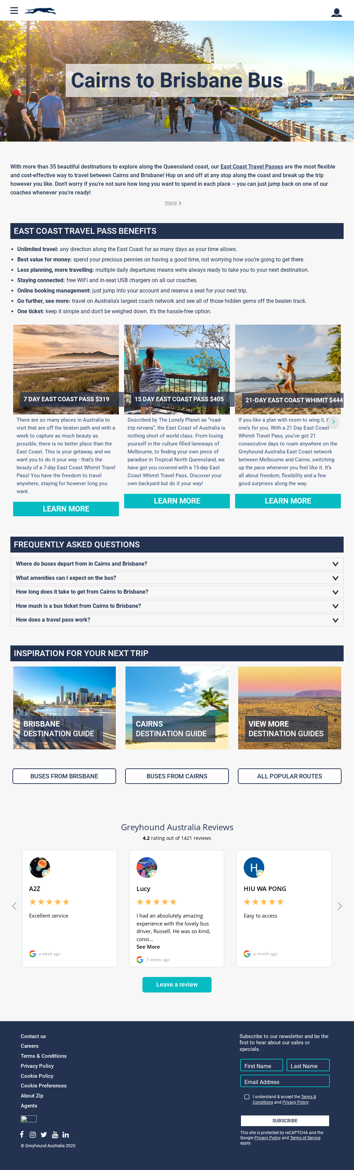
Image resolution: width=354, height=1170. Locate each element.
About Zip (32, 1096)
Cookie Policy (37, 1076)
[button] (333, 422)
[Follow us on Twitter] (43, 1135)
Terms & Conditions (44, 1056)
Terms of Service (305, 1137)
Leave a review (177, 984)
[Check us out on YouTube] (54, 1135)
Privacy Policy (37, 1066)
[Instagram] (33, 1135)
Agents (29, 1106)
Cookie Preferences (44, 1086)
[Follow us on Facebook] (22, 1135)
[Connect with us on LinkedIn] (66, 1135)
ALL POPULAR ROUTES (289, 776)
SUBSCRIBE (285, 1120)
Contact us (33, 1036)
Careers (30, 1046)
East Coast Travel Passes (252, 166)
